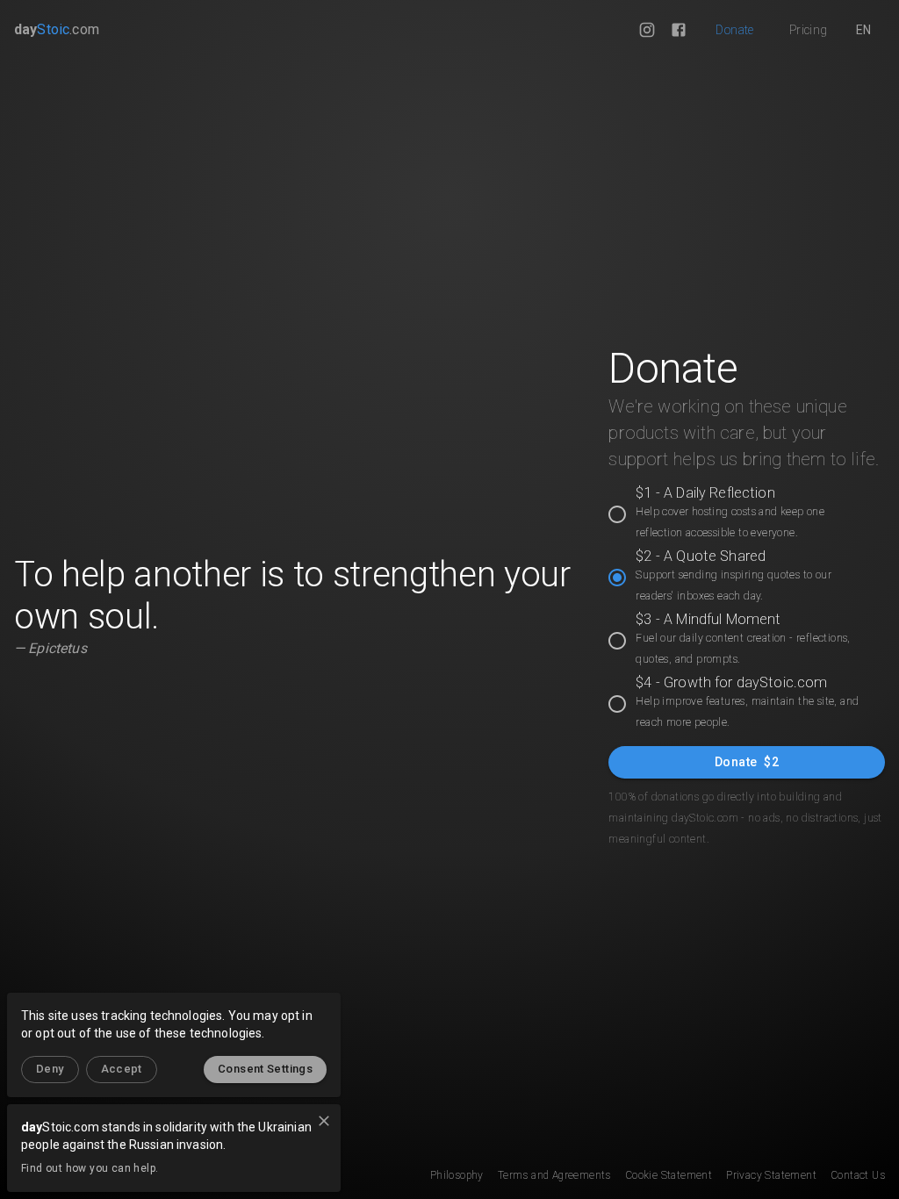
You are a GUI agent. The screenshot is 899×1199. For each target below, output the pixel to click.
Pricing (808, 30)
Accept (121, 1068)
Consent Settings (265, 1068)
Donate (734, 30)
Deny (50, 1068)
